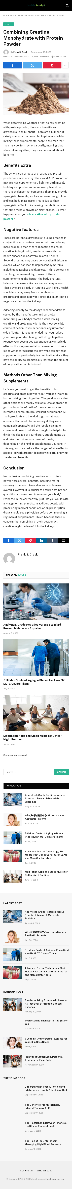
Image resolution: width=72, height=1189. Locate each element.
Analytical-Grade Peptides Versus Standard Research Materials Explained (45, 798)
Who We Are (44, 1171)
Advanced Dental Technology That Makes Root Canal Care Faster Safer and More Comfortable (46, 855)
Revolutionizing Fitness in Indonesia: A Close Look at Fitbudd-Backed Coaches (46, 1003)
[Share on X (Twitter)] (32, 65)
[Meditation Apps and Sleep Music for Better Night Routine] (36, 713)
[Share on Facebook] (12, 65)
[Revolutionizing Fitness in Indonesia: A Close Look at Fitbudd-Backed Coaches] (12, 1004)
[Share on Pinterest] (52, 65)
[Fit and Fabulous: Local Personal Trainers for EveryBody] (12, 1061)
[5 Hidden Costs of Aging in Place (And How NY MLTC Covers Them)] (36, 657)
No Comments (42, 57)
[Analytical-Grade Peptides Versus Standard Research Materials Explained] (36, 601)
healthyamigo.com (56, 1179)
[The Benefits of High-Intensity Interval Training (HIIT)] (12, 1109)
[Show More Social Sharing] (65, 65)
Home (6, 15)
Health (8, 24)
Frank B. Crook (20, 52)
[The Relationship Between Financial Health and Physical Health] (12, 1127)
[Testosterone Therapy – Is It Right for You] (12, 1025)
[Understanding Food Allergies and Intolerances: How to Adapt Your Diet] (12, 1091)
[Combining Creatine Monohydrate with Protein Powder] (36, 94)
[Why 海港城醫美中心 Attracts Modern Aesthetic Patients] (13, 819)
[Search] (67, 5)
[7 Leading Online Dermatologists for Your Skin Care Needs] (12, 1043)
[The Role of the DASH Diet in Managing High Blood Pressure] (12, 1145)
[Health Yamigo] (36, 5)
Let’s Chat (27, 1171)
